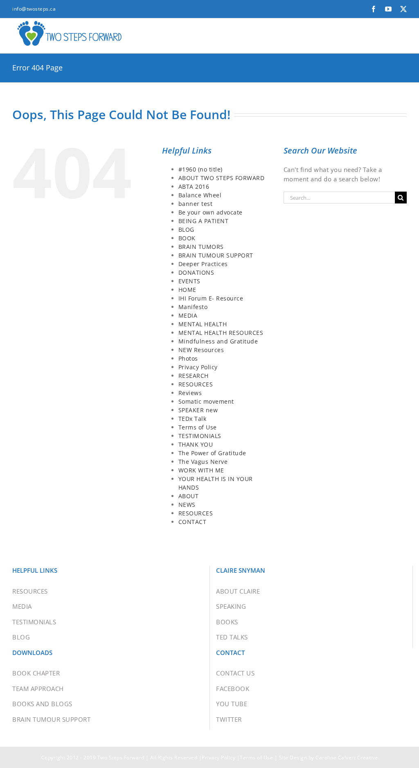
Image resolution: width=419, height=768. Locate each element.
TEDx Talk (192, 418)
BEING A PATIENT (203, 221)
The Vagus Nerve (203, 461)
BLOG (186, 229)
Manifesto (193, 307)
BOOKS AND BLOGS (42, 704)
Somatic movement (206, 401)
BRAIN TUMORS (201, 247)
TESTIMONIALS (199, 436)
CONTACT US (235, 673)
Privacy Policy (198, 367)
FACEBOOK (232, 688)
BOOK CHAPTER (36, 673)
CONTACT (192, 522)
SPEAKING (231, 606)
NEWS (187, 504)
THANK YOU (195, 444)
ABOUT (188, 496)
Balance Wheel (200, 195)
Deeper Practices (203, 264)
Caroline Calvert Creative (346, 757)
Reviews (190, 393)
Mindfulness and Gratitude (218, 341)
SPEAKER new (198, 410)
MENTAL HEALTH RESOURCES (221, 333)
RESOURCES (195, 384)
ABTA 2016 (194, 186)
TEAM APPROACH (38, 688)
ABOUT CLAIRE (238, 591)
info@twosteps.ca (34, 8)
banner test (195, 204)
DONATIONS (196, 272)
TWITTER (229, 719)
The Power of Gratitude (212, 453)
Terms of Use (197, 427)
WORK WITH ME (201, 470)
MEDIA (188, 315)
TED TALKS (232, 637)
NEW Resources (201, 350)
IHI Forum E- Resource (210, 298)
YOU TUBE (231, 704)
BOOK (187, 238)
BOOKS (227, 622)
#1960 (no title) (200, 169)
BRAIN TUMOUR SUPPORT (215, 255)
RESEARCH (193, 375)
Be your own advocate (210, 212)
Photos (188, 358)
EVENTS (189, 281)
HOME (187, 290)
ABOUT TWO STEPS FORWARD (221, 178)
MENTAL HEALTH (202, 324)
